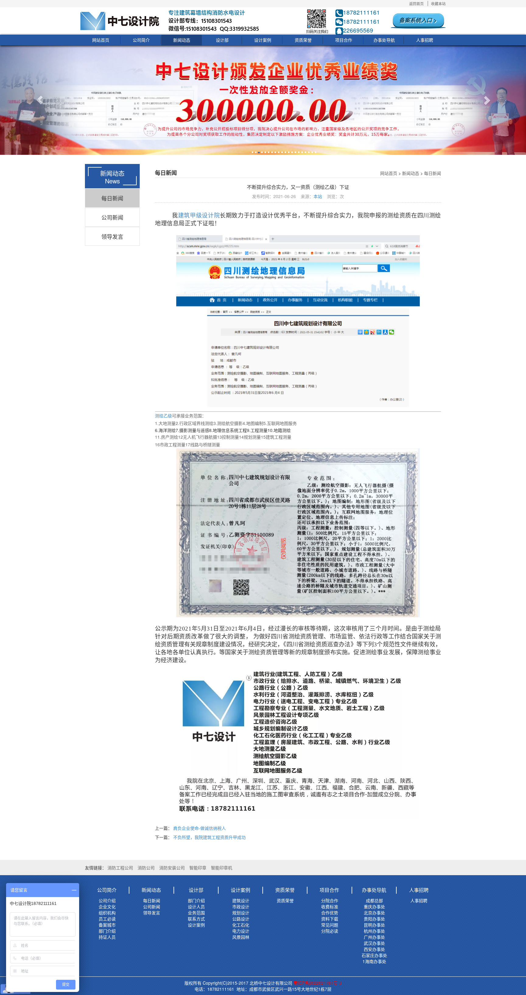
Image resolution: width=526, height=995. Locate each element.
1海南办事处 (374, 961)
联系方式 (196, 919)
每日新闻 (112, 198)
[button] (39, 100)
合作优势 (329, 913)
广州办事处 (374, 937)
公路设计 (240, 919)
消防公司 (146, 868)
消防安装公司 (172, 868)
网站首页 (100, 40)
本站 (318, 196)
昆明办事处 (374, 925)
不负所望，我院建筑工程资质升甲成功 (209, 837)
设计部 (222, 40)
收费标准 (329, 906)
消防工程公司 (120, 868)
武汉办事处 (374, 943)
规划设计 (240, 913)
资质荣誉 (303, 40)
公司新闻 (112, 217)
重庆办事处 (374, 906)
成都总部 (374, 900)
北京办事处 (374, 913)
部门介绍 (107, 931)
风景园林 (240, 937)
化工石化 (240, 925)
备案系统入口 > (418, 20)
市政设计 (240, 906)
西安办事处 (374, 949)
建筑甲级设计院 (199, 215)
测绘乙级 (163, 415)
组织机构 (107, 913)
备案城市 (107, 925)
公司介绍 (107, 900)
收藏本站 (438, 3)
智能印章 (197, 868)
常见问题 (329, 925)
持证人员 (107, 937)
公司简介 (141, 40)
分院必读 (329, 931)
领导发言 (112, 236)
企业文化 (107, 906)
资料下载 (329, 919)
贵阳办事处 (374, 919)
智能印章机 (221, 868)
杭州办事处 (374, 931)
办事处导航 (384, 40)
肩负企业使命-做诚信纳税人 (199, 828)
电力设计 (240, 931)
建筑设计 (240, 900)
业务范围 (196, 913)
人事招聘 (424, 40)
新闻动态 (181, 40)
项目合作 (343, 40)
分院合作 (329, 900)
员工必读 (107, 919)
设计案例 (262, 40)
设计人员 (196, 906)
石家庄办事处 (374, 955)
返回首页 (416, 3)
